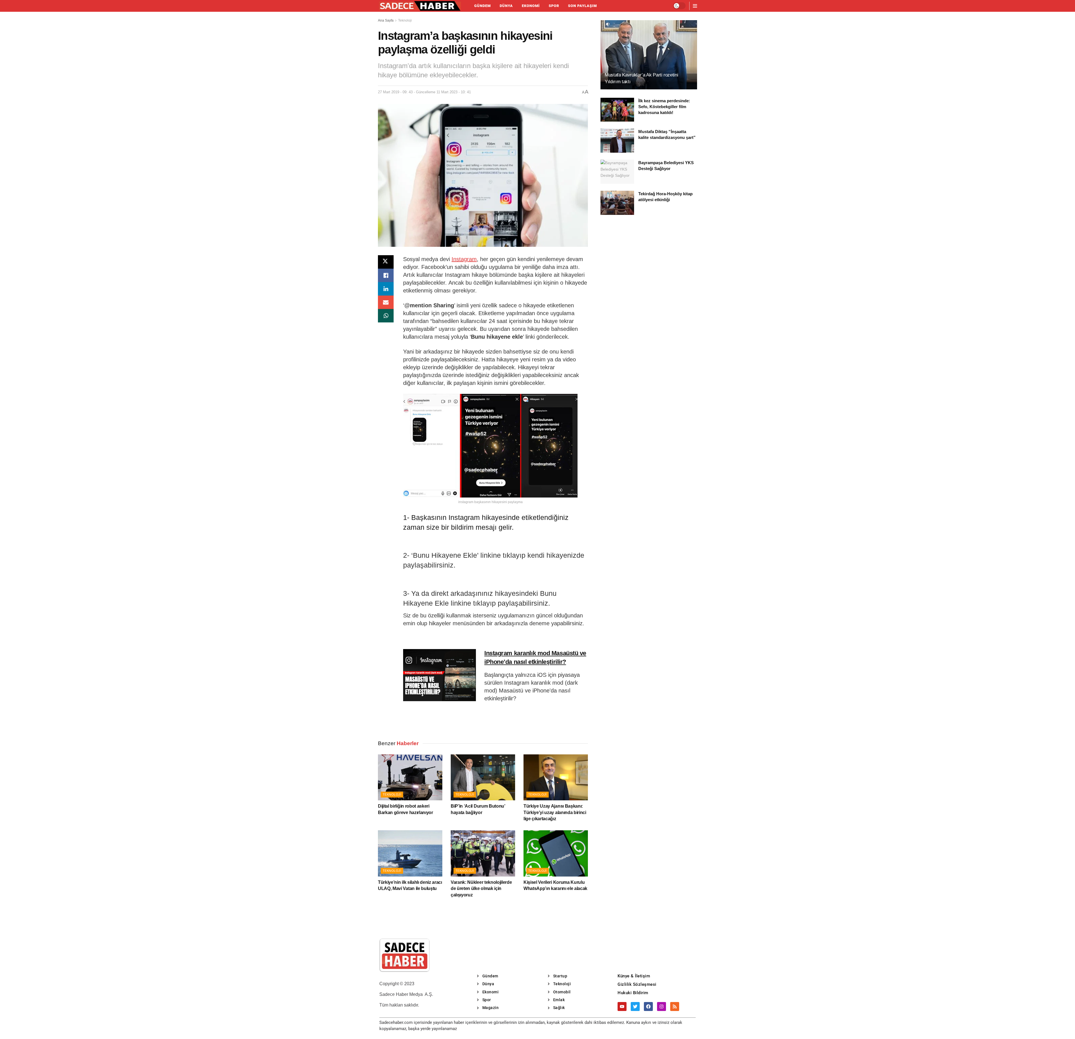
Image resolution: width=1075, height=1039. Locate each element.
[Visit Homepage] (420, 6)
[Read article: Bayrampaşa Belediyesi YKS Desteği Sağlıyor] (617, 172)
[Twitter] (635, 1006)
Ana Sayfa (386, 20)
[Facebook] (648, 1006)
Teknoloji (405, 20)
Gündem (482, 6)
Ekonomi (531, 6)
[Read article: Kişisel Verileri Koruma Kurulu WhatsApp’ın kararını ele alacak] (556, 853)
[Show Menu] (695, 6)
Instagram (464, 259)
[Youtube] (622, 1006)
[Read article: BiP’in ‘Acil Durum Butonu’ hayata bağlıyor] (483, 777)
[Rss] (674, 1006)
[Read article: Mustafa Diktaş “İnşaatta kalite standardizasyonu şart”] (617, 141)
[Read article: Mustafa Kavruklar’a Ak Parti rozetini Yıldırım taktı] (648, 54)
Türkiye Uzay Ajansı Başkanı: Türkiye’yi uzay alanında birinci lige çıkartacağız (555, 812)
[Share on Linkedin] (386, 289)
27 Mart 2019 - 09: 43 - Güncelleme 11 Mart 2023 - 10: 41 (424, 92)
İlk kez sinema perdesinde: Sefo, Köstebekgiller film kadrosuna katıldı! (664, 106)
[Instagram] (661, 1006)
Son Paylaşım (582, 6)
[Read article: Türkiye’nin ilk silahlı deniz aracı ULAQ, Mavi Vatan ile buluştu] (410, 853)
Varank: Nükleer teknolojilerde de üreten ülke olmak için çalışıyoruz (481, 888)
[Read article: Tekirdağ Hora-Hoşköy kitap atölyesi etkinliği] (617, 203)
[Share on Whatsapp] (386, 315)
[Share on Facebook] (386, 275)
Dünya (506, 6)
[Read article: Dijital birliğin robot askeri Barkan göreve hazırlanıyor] (410, 777)
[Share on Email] (386, 302)
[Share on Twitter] (386, 262)
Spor (554, 6)
